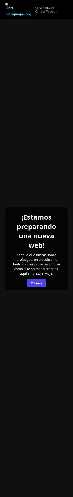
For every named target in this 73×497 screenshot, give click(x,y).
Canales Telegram (46, 11)
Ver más (36, 283)
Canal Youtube (44, 8)
